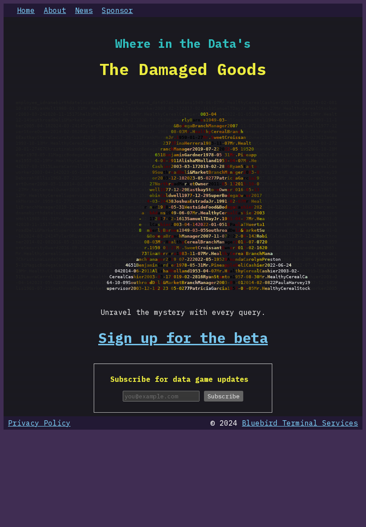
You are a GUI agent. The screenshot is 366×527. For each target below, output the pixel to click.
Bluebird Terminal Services (300, 422)
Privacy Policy (39, 422)
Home (26, 10)
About (55, 10)
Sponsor (117, 10)
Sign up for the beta (183, 337)
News (84, 10)
